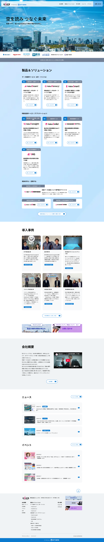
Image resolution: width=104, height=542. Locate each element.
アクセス (23, 508)
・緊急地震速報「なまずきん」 (36, 519)
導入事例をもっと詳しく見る (50, 315)
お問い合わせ (98, 4)
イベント (89, 4)
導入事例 (78, 4)
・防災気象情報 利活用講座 (35, 529)
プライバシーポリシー (26, 536)
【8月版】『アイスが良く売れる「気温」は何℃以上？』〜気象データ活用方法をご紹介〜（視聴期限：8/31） (55, 457)
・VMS (31, 521)
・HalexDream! (33, 506)
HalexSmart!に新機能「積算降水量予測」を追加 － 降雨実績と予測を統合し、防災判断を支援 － (56, 409)
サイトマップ (33, 536)
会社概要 (61, 4)
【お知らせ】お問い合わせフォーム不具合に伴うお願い (52, 60)
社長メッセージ (25, 504)
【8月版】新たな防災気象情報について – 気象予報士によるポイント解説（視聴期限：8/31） (56, 467)
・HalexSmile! (33, 517)
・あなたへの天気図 (34, 527)
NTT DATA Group (47, 540)
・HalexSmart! (33, 510)
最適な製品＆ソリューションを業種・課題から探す (50, 214)
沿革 (23, 510)
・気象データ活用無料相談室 (35, 525)
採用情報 (23, 512)
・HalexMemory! (33, 508)
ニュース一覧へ (75, 396)
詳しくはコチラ (30, 105)
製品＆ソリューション (69, 4)
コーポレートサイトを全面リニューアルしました (46, 433)
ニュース (84, 4)
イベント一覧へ (75, 444)
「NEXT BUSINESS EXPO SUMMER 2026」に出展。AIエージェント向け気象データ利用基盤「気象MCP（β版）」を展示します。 (56, 421)
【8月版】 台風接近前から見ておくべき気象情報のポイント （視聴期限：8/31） (53, 478)
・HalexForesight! (34, 515)
